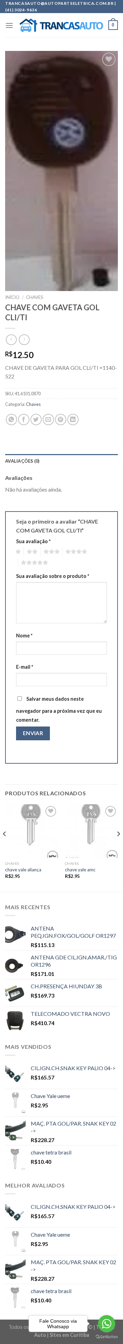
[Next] (118, 847)
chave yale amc (80, 869)
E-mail (24, 667)
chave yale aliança (23, 869)
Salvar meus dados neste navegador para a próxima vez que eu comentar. (59, 709)
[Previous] (4, 847)
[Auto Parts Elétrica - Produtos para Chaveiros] (61, 25)
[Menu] (9, 25)
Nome (24, 635)
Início (12, 297)
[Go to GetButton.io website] (107, 1337)
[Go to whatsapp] (106, 1323)
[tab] (61, 461)
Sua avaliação (33, 541)
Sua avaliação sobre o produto (52, 576)
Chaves (34, 297)
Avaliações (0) (22, 461)
